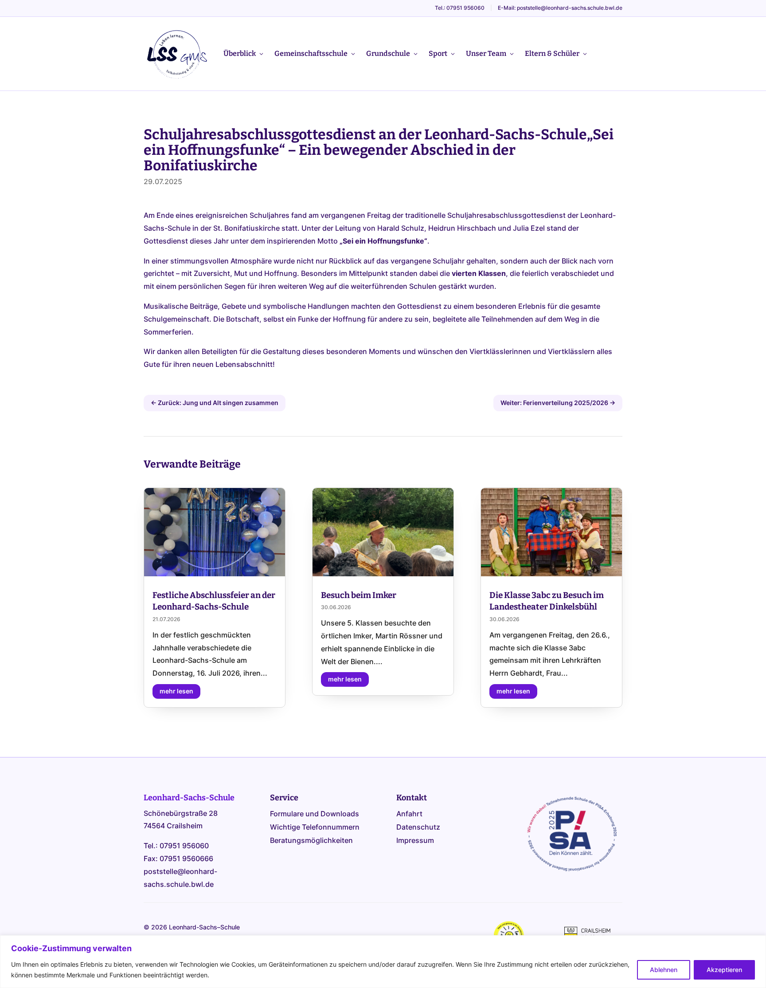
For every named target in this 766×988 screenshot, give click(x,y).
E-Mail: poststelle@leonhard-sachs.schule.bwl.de (560, 7)
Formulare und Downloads (314, 814)
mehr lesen (176, 691)
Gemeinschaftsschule (311, 53)
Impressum (415, 841)
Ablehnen (663, 969)
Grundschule (388, 53)
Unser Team (486, 53)
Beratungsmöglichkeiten (311, 841)
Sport (438, 53)
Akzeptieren (724, 969)
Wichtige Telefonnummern (315, 827)
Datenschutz (418, 827)
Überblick (239, 53)
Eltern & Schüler (552, 53)
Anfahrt (409, 814)
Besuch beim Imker (358, 595)
